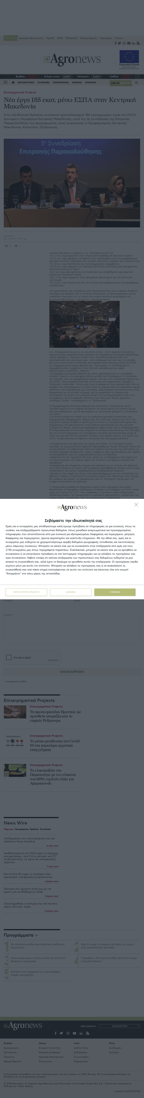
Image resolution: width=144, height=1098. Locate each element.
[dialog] (72, 549)
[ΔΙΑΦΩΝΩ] (137, 506)
